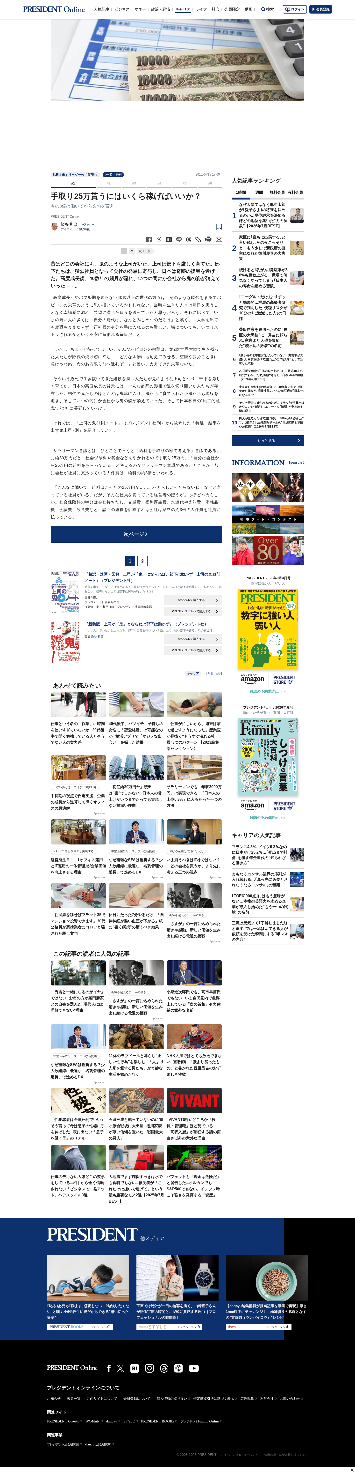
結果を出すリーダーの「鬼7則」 (75, 175)
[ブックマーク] (219, 227)
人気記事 (101, 9)
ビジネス (122, 9)
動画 (248, 9)
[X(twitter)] (120, 1368)
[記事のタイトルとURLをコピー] (198, 239)
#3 (134, 183)
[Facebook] (109, 1368)
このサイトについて (102, 1398)
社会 (216, 9)
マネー (140, 9)
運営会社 (267, 1398)
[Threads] (164, 1368)
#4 (159, 183)
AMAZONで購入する (191, 600)
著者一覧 (73, 1398)
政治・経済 (160, 9)
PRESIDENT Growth (63, 1421)
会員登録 (323, 9)
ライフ (201, 9)
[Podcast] (178, 1368)
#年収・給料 (113, 175)
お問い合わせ (290, 1398)
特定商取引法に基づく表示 (213, 1398)
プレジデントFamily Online (200, 1421)
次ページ (144, 251)
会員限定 (232, 9)
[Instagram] (149, 1368)
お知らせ (54, 1398)
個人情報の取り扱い (172, 1398)
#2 (109, 183)
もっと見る (266, 440)
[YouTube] (194, 1368)
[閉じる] (352, 1470)
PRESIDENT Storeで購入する (191, 611)
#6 (210, 183)
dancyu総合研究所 (98, 1444)
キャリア (183, 9)
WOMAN (92, 1421)
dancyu (111, 1421)
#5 (185, 183)
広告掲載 (247, 1398)
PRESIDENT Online (65, 216)
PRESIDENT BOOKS (157, 1421)
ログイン (298, 9)
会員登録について (136, 1398)
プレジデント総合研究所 (63, 1444)
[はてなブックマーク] (134, 1368)
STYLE (129, 1421)
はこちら (268, 691)
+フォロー (88, 224)
